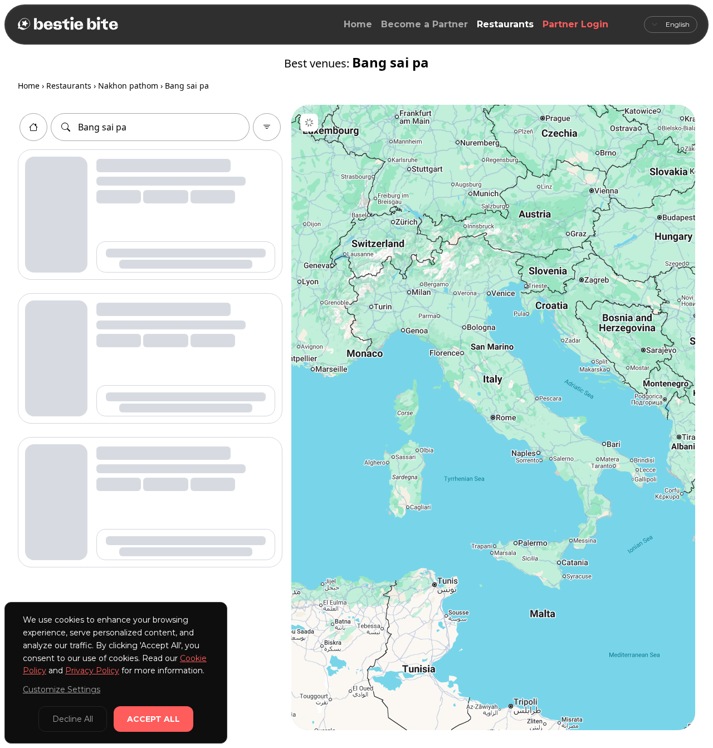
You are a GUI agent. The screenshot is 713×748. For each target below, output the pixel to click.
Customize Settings (61, 689)
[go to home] (33, 127)
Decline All (72, 719)
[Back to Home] (67, 24)
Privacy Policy (92, 671)
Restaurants (505, 24)
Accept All (153, 719)
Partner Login (575, 24)
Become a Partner (424, 24)
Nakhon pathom (128, 85)
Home (358, 24)
